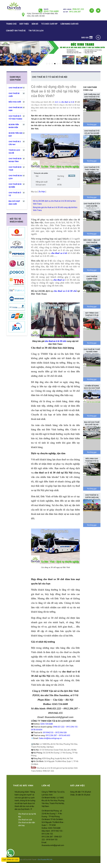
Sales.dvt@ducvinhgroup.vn (50, 738)
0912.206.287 (75, 12)
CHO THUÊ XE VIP (16, 88)
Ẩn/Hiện (42, 192)
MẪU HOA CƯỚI (15, 102)
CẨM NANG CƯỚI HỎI (69, 24)
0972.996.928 (61, 732)
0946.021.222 (78, 9)
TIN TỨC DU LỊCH (35, 31)
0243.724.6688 (51, 11)
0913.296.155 (72, 727)
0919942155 (48, 732)
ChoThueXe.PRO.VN (45, 860)
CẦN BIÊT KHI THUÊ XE (16, 31)
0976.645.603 (64, 735)
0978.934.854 (36, 730)
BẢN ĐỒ (35, 24)
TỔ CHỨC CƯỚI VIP (49, 24)
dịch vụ (58, 102)
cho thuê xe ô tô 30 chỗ (65, 291)
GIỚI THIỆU (24, 24)
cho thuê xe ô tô (67, 102)
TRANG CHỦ (11, 24)
